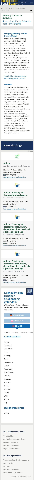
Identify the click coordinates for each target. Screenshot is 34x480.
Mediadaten (7, 466)
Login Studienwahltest (11, 449)
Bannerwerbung (9, 463)
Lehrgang (9, 8)
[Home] (2, 8)
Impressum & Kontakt (11, 445)
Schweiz (18, 326)
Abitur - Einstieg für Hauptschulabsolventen (15, 193)
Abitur (6, 163)
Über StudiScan (8, 436)
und (17, 332)
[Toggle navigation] (31, 2)
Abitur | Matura (20, 8)
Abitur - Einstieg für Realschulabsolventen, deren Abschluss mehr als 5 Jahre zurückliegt (16, 265)
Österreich (18, 321)
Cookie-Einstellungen (10, 442)
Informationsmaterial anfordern (14, 177)
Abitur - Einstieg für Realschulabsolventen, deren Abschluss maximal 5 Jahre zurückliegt (16, 228)
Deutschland (18, 315)
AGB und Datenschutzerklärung (14, 439)
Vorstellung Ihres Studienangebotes (16, 460)
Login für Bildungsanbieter (13, 472)
